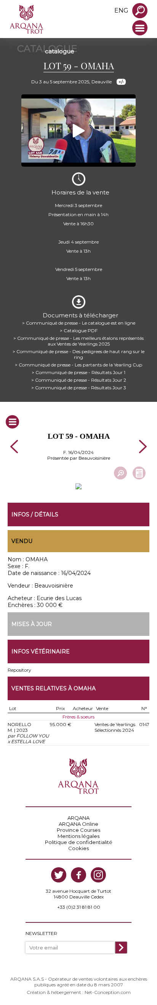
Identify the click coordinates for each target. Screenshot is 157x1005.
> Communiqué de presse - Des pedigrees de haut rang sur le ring (78, 354)
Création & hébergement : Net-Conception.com (79, 992)
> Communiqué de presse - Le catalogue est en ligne (78, 323)
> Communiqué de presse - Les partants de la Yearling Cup (78, 365)
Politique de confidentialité (78, 842)
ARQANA (78, 818)
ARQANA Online (78, 824)
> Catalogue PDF (79, 330)
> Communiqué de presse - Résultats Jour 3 (78, 387)
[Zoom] (120, 473)
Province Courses (78, 830)
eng (121, 10)
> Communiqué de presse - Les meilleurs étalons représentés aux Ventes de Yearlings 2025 (78, 341)
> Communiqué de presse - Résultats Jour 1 (78, 372)
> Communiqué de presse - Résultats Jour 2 (78, 380)
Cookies (78, 848)
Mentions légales (78, 836)
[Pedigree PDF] (139, 473)
